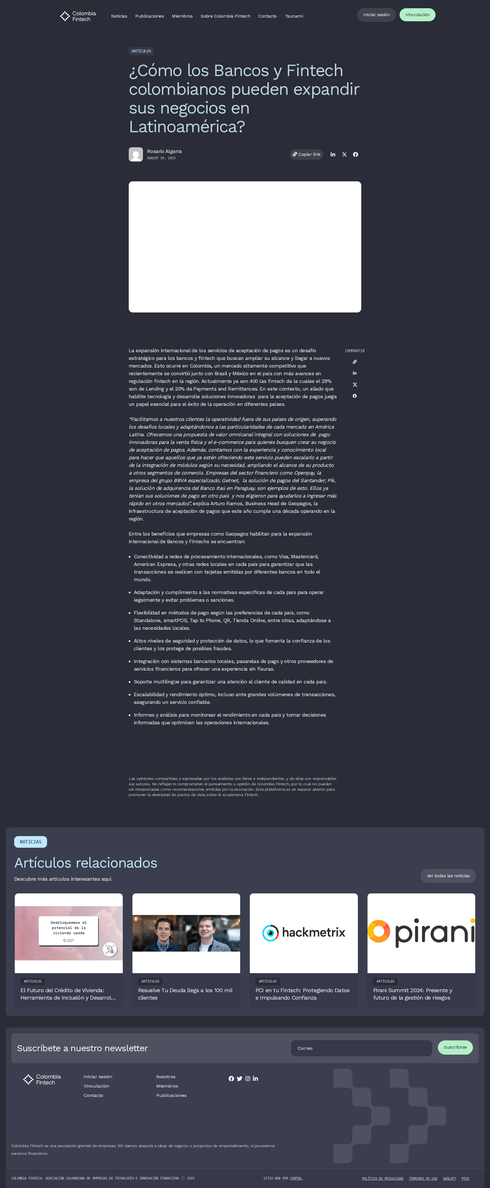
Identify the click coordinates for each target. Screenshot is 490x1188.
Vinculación (417, 14)
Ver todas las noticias (448, 875)
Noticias (119, 16)
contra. (296, 1178)
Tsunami (294, 16)
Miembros (182, 16)
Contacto (267, 16)
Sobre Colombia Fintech (225, 16)
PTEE (465, 1179)
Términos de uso (423, 1179)
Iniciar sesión (376, 14)
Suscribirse (455, 1047)
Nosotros (166, 1076)
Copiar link (308, 154)
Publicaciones (149, 16)
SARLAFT (449, 1179)
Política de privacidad (383, 1179)
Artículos (141, 51)
